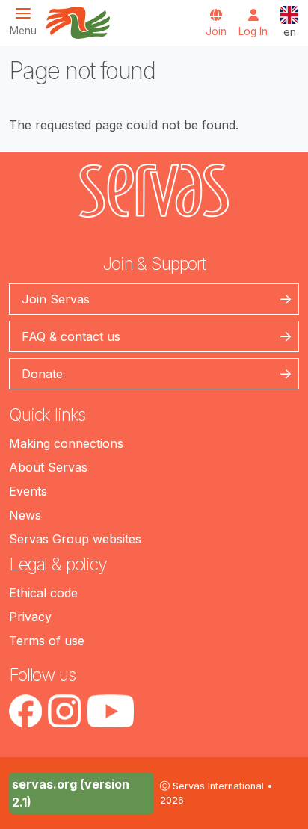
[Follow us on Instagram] (64, 710)
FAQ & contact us (71, 336)
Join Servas (56, 299)
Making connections (66, 443)
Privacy (30, 616)
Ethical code (43, 592)
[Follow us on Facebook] (25, 710)
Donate (42, 373)
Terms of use (46, 640)
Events (28, 491)
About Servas (48, 467)
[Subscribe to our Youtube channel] (110, 710)
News (25, 515)
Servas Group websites (75, 538)
